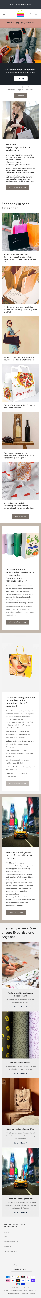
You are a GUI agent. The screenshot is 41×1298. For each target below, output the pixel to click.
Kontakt (6, 1232)
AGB (5, 1237)
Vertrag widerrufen (10, 1251)
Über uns (20, 96)
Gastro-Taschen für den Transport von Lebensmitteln (20, 406)
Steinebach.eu (20, 1288)
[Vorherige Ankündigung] (4, 4)
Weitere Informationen (17, 187)
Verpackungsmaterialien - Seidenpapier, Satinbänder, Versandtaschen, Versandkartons (19, 505)
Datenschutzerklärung (11, 1242)
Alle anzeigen (20, 516)
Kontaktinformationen (14, 1293)
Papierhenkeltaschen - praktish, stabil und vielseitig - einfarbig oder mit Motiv (20, 309)
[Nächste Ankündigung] (37, 4)
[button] (4, 13)
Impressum (7, 1246)
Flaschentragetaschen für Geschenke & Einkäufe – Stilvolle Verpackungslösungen (19, 455)
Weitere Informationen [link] (17, 783)
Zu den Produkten (16, 912)
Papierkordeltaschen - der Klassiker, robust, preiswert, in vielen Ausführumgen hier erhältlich (20, 257)
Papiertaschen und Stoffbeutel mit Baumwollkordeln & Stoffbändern (20, 358)
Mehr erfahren (19, 1007)
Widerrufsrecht (28, 1290)
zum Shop (20, 78)
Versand (32, 1293)
